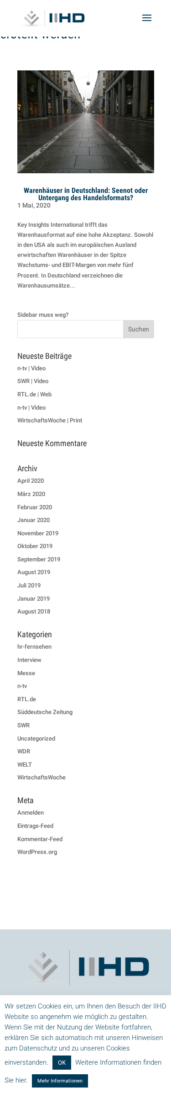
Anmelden (30, 812)
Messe (26, 673)
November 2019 (37, 533)
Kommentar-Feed (39, 839)
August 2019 (33, 572)
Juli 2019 (29, 585)
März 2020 (31, 494)
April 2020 (30, 480)
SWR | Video (32, 381)
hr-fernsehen (34, 646)
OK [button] (62, 1062)
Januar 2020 (33, 520)
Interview (29, 659)
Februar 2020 (34, 507)
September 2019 (38, 559)
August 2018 (33, 611)
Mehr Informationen (60, 1081)
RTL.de (26, 699)
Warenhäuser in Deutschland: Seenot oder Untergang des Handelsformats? (86, 194)
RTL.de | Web (34, 394)
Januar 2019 (33, 598)
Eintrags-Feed (35, 825)
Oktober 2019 (34, 546)
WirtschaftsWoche (41, 777)
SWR (23, 725)
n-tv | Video (31, 368)
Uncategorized (36, 738)
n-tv (22, 685)
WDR (23, 751)
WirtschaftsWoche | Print (49, 420)
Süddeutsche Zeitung (45, 712)
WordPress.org (37, 851)
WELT (24, 764)
